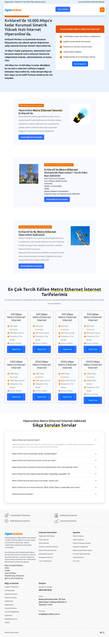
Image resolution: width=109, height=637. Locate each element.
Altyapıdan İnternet (46, 554)
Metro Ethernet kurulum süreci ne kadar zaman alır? (35, 480)
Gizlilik (7, 571)
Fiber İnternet (44, 539)
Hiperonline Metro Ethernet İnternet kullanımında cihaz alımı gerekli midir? (45, 467)
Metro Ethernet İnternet (47, 550)
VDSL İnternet (44, 543)
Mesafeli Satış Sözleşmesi (14, 576)
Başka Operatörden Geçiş (82, 550)
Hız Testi (76, 561)
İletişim (7, 622)
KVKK (7, 568)
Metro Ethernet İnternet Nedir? (26, 440)
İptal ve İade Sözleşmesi (14, 578)
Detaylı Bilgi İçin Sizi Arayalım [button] (31, 137)
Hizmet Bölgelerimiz (12, 612)
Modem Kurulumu (11, 594)
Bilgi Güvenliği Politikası (14, 565)
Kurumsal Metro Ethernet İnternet (91, 2)
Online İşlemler (78, 539)
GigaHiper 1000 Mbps (47, 536)
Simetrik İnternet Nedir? (22, 494)
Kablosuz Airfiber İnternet (48, 547)
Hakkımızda (9, 601)
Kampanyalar (10, 590)
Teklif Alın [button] (16, 349)
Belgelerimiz (9, 605)
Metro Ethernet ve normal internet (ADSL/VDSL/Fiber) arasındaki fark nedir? (46, 487)
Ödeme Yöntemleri (11, 587)
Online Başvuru (78, 557)
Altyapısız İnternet (45, 557)
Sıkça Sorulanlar (11, 597)
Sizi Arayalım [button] (80, 64)
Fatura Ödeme (63, 9)
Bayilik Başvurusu (11, 619)
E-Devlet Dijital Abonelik (81, 554)
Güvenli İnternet (11, 608)
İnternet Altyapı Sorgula (81, 543)
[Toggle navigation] (102, 9)
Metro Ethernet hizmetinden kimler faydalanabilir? (34, 453)
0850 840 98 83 (45, 590)
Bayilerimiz (9, 615)
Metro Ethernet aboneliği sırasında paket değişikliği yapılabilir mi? (41, 474)
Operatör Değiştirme (80, 547)
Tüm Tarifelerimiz (45, 561)
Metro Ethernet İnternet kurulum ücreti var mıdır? (34, 460)
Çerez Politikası (10, 573)
